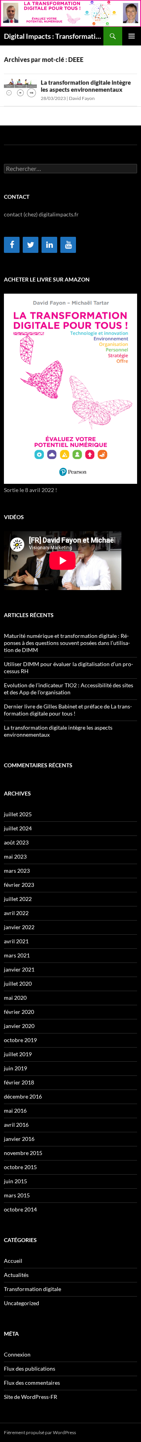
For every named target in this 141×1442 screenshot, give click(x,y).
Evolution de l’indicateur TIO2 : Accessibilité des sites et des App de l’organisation (68, 689)
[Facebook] (12, 245)
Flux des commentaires (32, 1382)
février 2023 (19, 884)
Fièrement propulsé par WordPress (40, 1432)
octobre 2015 (20, 1167)
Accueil (13, 1260)
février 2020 (19, 1011)
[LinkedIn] (49, 245)
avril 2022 (16, 913)
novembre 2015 (23, 1153)
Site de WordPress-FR (30, 1396)
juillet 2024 (18, 828)
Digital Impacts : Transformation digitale (53, 36)
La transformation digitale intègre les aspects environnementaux (86, 86)
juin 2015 (15, 1181)
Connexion (17, 1354)
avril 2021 (16, 941)
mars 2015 (17, 1195)
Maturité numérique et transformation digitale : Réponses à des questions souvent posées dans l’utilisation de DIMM (67, 642)
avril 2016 (16, 1124)
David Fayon (82, 98)
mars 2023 (17, 870)
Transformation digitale (32, 1289)
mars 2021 (17, 955)
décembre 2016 (23, 1096)
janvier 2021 (19, 969)
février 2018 (19, 1082)
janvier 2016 (19, 1138)
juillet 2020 (18, 983)
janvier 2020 (19, 1025)
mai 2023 (15, 856)
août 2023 (16, 842)
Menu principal (131, 36)
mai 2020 (15, 997)
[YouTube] (68, 245)
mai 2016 (15, 1110)
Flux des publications (29, 1368)
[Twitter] (30, 245)
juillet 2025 (18, 814)
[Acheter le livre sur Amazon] (70, 389)
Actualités (16, 1274)
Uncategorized (21, 1303)
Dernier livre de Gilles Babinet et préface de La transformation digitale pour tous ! (68, 710)
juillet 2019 (18, 1054)
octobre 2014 (20, 1209)
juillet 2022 (18, 898)
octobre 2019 (20, 1040)
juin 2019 (15, 1068)
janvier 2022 (19, 927)
